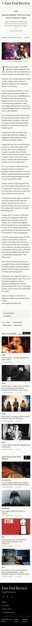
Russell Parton (7, 325)
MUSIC (16, 11)
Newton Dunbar (17, 322)
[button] (8, 602)
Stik (3, 537)
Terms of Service (25, 620)
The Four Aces (18, 325)
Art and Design (6, 480)
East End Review (16, 31)
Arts (3, 567)
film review (5, 508)
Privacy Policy (16, 620)
